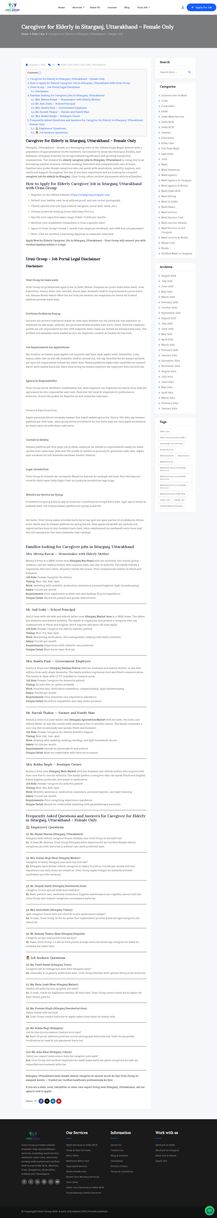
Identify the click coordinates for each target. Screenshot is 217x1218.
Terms (131, 97)
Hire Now (108, 89)
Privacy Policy (119, 97)
